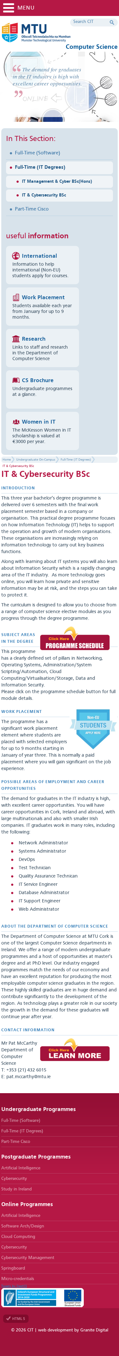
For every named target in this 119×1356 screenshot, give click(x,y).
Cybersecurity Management (27, 1258)
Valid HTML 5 (16, 1319)
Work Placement (43, 297)
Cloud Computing (18, 1236)
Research (33, 339)
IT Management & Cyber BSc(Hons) (57, 181)
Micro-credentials (17, 1279)
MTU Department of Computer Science (55, 35)
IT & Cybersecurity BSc (44, 195)
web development (55, 1330)
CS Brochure (38, 380)
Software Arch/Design (22, 1226)
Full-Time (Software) (37, 153)
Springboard (13, 1268)
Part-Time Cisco (32, 209)
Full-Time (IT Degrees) (40, 167)
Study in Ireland (16, 1189)
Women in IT (39, 422)
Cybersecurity (14, 1178)
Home (7, 459)
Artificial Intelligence (20, 1168)
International (39, 256)
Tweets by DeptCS (14, 1286)
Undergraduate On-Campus (35, 459)
